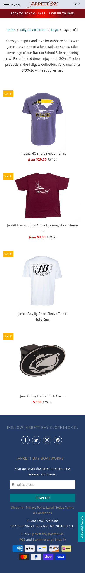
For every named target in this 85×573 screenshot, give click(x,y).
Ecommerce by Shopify (49, 539)
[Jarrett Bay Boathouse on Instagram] (48, 440)
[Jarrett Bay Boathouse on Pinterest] (59, 440)
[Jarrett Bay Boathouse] (42, 4)
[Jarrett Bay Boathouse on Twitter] (37, 440)
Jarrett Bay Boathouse (48, 534)
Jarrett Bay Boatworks (40, 458)
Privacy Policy (35, 507)
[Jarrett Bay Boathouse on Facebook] (26, 440)
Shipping (17, 507)
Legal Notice (55, 507)
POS (22, 539)
